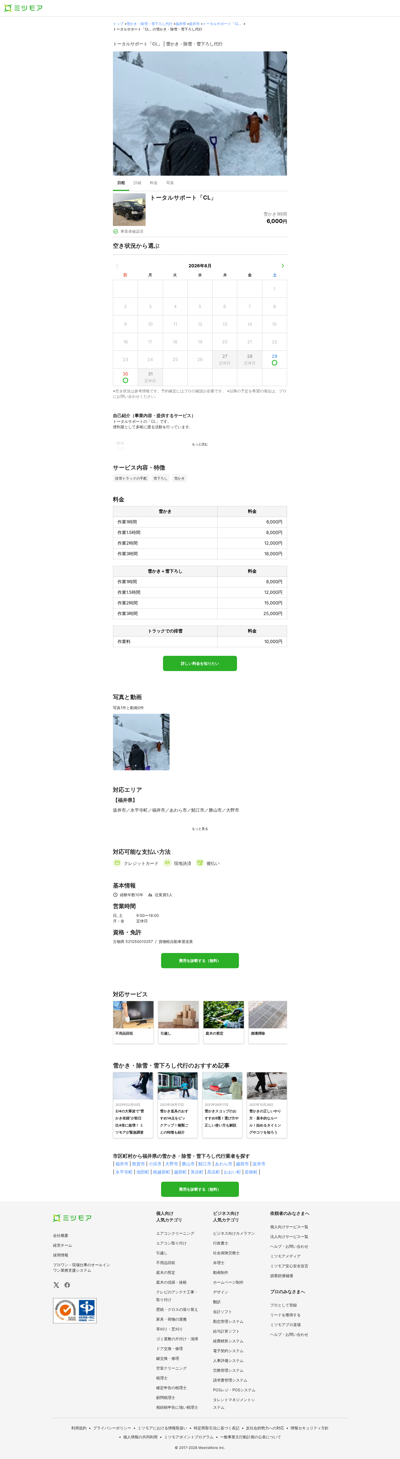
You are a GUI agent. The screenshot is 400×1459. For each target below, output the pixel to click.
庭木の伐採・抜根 (171, 1282)
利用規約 (79, 1428)
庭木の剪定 (165, 1272)
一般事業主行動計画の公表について (250, 1437)
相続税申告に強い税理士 (177, 1407)
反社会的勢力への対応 (265, 1428)
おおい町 (232, 1172)
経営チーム (62, 1245)
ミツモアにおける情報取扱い (162, 1428)
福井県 (181, 23)
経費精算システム (228, 1341)
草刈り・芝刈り (169, 1329)
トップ (118, 23)
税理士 (162, 1378)
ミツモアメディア (285, 1256)
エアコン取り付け (171, 1243)
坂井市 (194, 23)
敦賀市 (138, 1163)
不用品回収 (165, 1262)
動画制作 (220, 1272)
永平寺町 (124, 1172)
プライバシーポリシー (112, 1428)
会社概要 (60, 1235)
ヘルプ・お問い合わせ (289, 1246)
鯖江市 (204, 1163)
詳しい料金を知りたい (200, 663)
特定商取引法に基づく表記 (216, 1428)
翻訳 (217, 1301)
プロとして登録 (283, 1305)
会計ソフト (222, 1311)
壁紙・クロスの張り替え (177, 1309)
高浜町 (213, 1172)
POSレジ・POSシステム (234, 1389)
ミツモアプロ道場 (285, 1324)
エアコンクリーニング (175, 1233)
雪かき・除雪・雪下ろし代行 (150, 23)
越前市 (242, 1163)
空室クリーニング (171, 1368)
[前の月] (117, 265)
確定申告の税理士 (171, 1387)
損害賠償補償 (281, 1275)
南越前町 (161, 1172)
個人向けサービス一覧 (289, 1226)
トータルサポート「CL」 (222, 23)
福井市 (121, 1163)
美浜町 (197, 1172)
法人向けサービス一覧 (289, 1236)
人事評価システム (228, 1360)
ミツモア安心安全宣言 (289, 1266)
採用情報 (60, 1255)
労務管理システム (228, 1370)
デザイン (220, 1292)
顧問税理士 (165, 1397)
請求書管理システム (230, 1380)
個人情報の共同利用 (140, 1437)
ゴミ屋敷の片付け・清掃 (177, 1338)
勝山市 (188, 1163)
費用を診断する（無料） (200, 960)
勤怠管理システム (228, 1321)
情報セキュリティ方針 (310, 1428)
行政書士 (220, 1243)
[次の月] (282, 265)
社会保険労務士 (226, 1252)
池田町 (142, 1172)
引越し (162, 1252)
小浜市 (155, 1163)
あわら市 (223, 1163)
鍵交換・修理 (167, 1358)
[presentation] (121, 183)
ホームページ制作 (228, 1282)
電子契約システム (228, 1350)
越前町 (180, 1172)
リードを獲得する (285, 1314)
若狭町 (251, 1172)
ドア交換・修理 (169, 1348)
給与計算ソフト (226, 1331)
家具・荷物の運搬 (171, 1319)
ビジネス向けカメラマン (234, 1233)
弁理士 (218, 1262)
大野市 (171, 1163)
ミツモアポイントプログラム (189, 1437)
